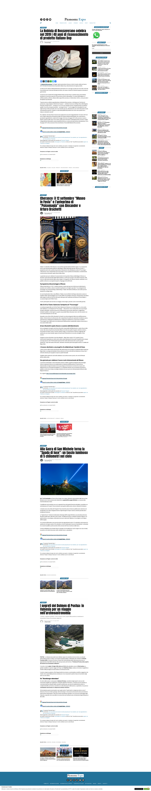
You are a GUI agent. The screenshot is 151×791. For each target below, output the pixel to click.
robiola (70, 167)
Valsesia (64, 742)
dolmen (54, 742)
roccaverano (76, 167)
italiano (53, 167)
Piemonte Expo (48, 42)
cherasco (58, 418)
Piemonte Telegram (65, 140)
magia (62, 418)
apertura (49, 742)
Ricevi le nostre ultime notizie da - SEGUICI (56, 131)
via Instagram (47, 143)
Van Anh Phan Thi (48, 213)
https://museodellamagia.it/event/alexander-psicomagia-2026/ (60, 373)
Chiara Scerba (47, 621)
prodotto (58, 167)
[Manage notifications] (148, 788)
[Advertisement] (75, 8)
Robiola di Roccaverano (46, 84)
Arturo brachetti (51, 418)
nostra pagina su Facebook (59, 141)
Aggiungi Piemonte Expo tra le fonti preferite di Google (54, 127)
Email (93, 48)
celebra (49, 167)
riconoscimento (64, 167)
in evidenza (59, 742)
